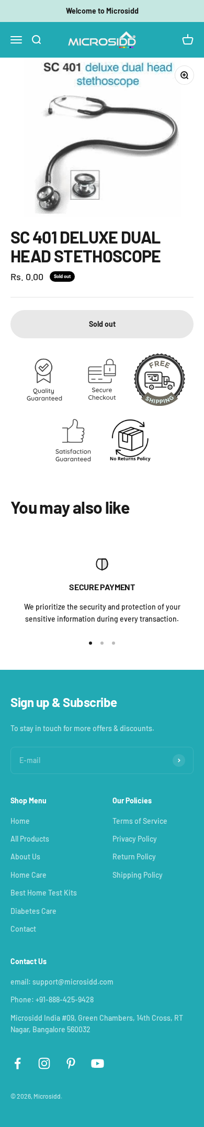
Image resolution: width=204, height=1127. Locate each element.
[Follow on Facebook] (17, 1063)
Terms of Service (139, 820)
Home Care (28, 874)
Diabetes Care (33, 911)
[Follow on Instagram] (44, 1063)
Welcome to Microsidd (102, 10)
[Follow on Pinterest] (71, 1063)
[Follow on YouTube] (97, 1063)
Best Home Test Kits (43, 892)
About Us (25, 856)
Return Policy (134, 856)
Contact (23, 928)
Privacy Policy (134, 838)
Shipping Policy (137, 874)
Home (20, 820)
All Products (29, 838)
